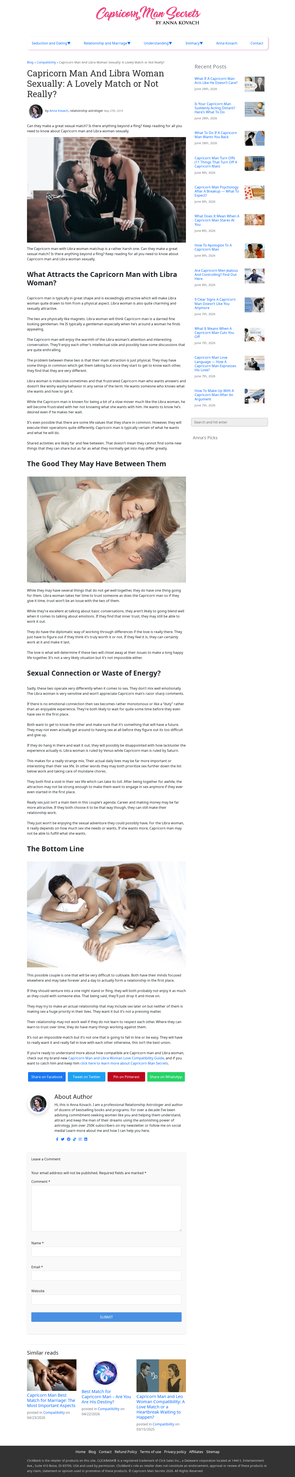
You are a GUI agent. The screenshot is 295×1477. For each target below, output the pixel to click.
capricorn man (39, 1085)
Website (37, 1291)
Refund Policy (126, 1451)
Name (37, 1243)
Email (37, 1267)
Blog (30, 62)
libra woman (62, 1085)
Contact (257, 43)
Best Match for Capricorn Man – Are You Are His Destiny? (106, 1397)
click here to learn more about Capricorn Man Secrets (124, 1063)
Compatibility (46, 62)
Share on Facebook (47, 1076)
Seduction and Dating (49, 43)
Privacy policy (175, 1451)
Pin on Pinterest (126, 1076)
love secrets (83, 1085)
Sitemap (213, 1451)
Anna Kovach (226, 43)
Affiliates (196, 1451)
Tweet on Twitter (86, 1076)
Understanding (156, 43)
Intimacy (193, 43)
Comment (40, 1181)
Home (81, 1451)
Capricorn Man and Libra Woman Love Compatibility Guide (116, 1058)
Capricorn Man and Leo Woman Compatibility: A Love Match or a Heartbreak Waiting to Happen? (160, 1406)
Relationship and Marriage (105, 43)
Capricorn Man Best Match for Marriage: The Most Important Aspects (51, 1400)
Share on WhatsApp (166, 1076)
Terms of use (150, 1451)
